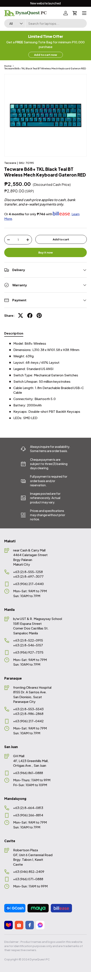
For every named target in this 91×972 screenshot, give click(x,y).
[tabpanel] (45, 380)
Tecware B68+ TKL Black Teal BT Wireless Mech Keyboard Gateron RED (45, 68)
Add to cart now (45, 54)
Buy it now (45, 252)
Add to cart (61, 239)
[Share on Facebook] (29, 315)
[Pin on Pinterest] (39, 315)
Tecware (10, 163)
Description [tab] (13, 333)
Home (7, 66)
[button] (75, 13)
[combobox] (45, 23)
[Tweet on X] (20, 315)
